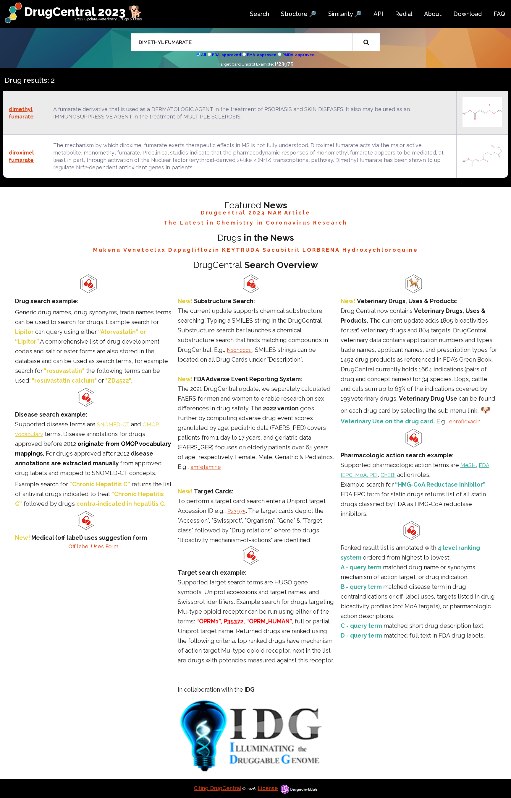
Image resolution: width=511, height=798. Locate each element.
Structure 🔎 (298, 13)
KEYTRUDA (241, 250)
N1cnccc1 (239, 350)
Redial (403, 13)
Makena (107, 250)
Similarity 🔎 (345, 13)
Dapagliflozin (194, 250)
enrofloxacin (465, 421)
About (433, 13)
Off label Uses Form (93, 546)
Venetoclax (144, 250)
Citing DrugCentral (217, 788)
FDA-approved (226, 55)
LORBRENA (321, 250)
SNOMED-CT (113, 424)
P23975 (284, 64)
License (268, 788)
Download (467, 13)
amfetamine (205, 467)
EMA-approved (261, 55)
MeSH (468, 465)
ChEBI (388, 475)
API (378, 13)
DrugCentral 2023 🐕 (83, 12)
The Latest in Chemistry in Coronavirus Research (255, 223)
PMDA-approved (298, 55)
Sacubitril (281, 250)
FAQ (499, 13)
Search (259, 13)
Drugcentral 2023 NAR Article (256, 212)
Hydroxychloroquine (380, 250)
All (203, 55)
